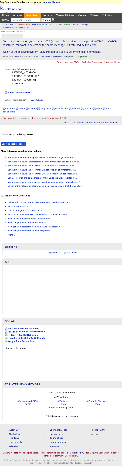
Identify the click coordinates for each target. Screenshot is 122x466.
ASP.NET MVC (8, 25)
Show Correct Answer (19, 92)
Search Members (58, 442)
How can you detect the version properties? (30, 231)
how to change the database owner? (26, 210)
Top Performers (38, 25)
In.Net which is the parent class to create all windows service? (39, 202)
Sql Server (21, 32)
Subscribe (75, 25)
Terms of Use (56, 438)
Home (5, 15)
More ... (12, 235)
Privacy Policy (57, 434)
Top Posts (58, 25)
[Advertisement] (62, 290)
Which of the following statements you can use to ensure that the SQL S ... (45, 186)
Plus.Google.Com (25, 341)
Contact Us (14, 434)
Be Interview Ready (22, 25)
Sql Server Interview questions (54, 56)
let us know (78, 453)
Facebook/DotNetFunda (31, 331)
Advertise (14, 446)
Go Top (94, 434)
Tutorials (107, 15)
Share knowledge (58, 430)
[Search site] (56, 20)
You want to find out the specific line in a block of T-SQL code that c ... (43, 157)
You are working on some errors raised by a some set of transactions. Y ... (45, 182)
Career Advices (65, 15)
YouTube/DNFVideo (28, 328)
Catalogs (84, 25)
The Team (14, 438)
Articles (17, 15)
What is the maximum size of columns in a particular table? (38, 214)
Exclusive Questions (91, 62)
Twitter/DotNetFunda (26, 335)
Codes (82, 15)
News (5, 20)
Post (58, 62)
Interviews (32, 15)
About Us (13, 430)
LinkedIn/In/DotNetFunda (31, 338)
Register (19, 27)
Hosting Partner (98, 430)
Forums (47, 15)
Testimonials (15, 442)
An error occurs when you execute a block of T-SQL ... (35, 118)
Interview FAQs (71, 62)
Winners (67, 25)
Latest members (57, 407)
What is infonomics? (18, 206)
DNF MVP (49, 25)
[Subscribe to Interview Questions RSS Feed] (119, 35)
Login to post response (13, 144)
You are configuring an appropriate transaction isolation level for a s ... (43, 178)
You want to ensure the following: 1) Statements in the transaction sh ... (44, 174)
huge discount (53, 2)
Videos (94, 15)
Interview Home (112, 62)
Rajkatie (15, 56)
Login (26, 27)
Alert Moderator (37, 100)
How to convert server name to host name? (30, 218)
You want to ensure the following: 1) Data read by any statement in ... (43, 170)
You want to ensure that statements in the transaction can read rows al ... (45, 162)
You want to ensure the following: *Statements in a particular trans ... (42, 166)
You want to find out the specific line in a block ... (92, 122)
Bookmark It (9, 112)
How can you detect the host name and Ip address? (34, 227)
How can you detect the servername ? (27, 222)
